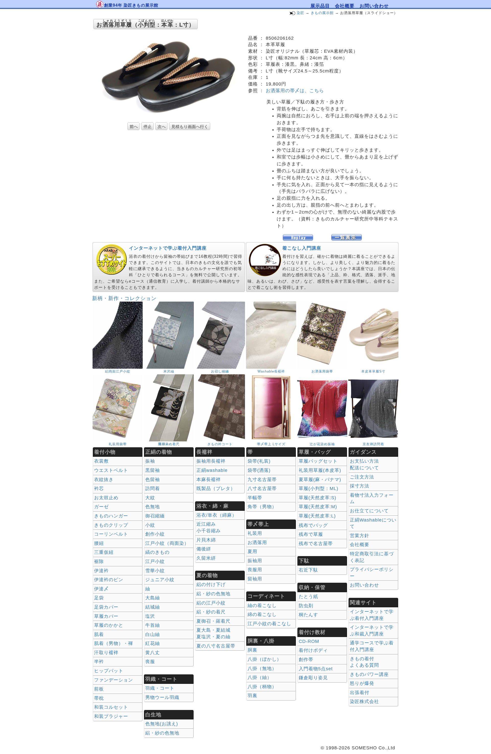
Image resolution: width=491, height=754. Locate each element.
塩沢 (150, 616)
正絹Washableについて (373, 523)
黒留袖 (152, 470)
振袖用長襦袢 (211, 461)
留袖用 (255, 578)
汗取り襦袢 (106, 652)
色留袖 (152, 479)
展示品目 (320, 5)
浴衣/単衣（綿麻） (216, 515)
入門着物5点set (316, 668)
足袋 (99, 597)
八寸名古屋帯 (262, 488)
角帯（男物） (262, 506)
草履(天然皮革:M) (318, 506)
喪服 (150, 661)
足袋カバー (106, 607)
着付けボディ (313, 650)
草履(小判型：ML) (318, 488)
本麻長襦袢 (208, 479)
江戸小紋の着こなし (269, 623)
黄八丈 (152, 652)
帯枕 (99, 698)
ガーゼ (101, 506)
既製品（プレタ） (215, 488)
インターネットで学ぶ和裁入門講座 (372, 630)
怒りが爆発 (362, 683)
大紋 (150, 497)
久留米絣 (206, 558)
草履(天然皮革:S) (317, 497)
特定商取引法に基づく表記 (372, 557)
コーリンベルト (111, 534)
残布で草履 (311, 534)
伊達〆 (101, 588)
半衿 (99, 661)
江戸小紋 (155, 561)
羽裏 (252, 695)
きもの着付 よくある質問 (364, 662)
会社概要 (344, 5)
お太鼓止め (106, 497)
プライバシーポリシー (372, 573)
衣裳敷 (101, 461)
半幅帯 (255, 497)
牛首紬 (152, 625)
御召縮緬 (155, 515)
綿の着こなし (262, 614)
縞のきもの (157, 552)
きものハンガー (111, 515)
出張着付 (359, 692)
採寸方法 (359, 485)
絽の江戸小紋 (211, 603)
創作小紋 (155, 534)
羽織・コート (159, 688)
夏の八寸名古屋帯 (215, 646)
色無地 (152, 506)
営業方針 (359, 535)
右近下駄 (308, 569)
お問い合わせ (374, 5)
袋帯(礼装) (259, 461)
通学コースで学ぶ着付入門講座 (372, 646)
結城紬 (152, 607)
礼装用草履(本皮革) (320, 470)
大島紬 (152, 597)
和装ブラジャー (111, 716)
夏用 (252, 551)
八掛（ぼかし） (265, 659)
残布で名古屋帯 (316, 543)
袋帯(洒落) (259, 470)
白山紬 (152, 634)
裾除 (99, 561)
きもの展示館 (322, 13)
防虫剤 (306, 605)
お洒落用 (257, 542)
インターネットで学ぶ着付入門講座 (168, 248)
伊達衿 (101, 570)
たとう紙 (308, 596)
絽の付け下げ (211, 584)
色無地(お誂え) (161, 723)
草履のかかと (108, 625)
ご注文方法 (362, 477)
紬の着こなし (262, 605)
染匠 (300, 13)
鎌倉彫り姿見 (313, 677)
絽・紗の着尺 (211, 611)
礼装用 (255, 533)
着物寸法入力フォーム (372, 498)
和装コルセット (111, 707)
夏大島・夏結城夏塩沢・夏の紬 (213, 633)
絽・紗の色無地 (162, 733)
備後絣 (203, 548)
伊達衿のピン (108, 579)
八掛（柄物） (262, 686)
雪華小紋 (155, 570)
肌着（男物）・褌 (113, 643)
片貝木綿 (206, 540)
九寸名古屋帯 (262, 479)
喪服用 (255, 569)
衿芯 (99, 488)
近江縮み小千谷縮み (208, 527)
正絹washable (212, 470)
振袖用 (255, 560)
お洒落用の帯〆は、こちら (295, 90)
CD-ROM (309, 641)
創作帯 (306, 659)
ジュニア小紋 (159, 579)
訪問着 (152, 488)
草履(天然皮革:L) (317, 515)
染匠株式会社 (364, 701)
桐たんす (308, 614)
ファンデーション (113, 680)
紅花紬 (152, 643)
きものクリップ (111, 525)
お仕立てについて (369, 510)
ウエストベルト (111, 470)
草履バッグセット (318, 461)
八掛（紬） (260, 677)
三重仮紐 (104, 552)
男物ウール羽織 (162, 697)
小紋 (150, 525)
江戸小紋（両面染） (167, 543)
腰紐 (99, 543)
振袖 (150, 461)
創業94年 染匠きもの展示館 (131, 5)
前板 (99, 689)
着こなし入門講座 (301, 248)
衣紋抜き (104, 479)
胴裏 (252, 650)
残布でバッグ (313, 525)
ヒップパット (108, 670)
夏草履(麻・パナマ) (320, 479)
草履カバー (106, 616)
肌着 (99, 634)
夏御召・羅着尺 (213, 621)
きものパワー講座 (369, 674)
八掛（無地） (262, 668)
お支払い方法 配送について (364, 464)
